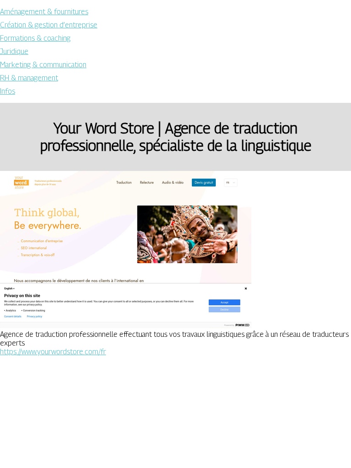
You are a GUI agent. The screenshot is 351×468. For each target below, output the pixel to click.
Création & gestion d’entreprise (48, 25)
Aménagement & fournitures (44, 11)
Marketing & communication (43, 64)
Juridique (14, 51)
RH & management (29, 78)
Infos (7, 91)
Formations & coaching (35, 38)
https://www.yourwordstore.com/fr (53, 351)
